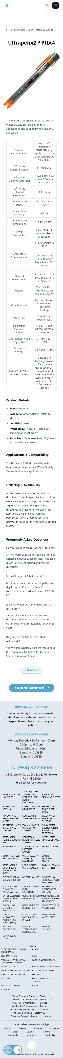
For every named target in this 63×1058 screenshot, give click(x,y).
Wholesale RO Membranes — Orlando (29, 1003)
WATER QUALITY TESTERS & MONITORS (30, 859)
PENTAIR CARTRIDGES (9, 928)
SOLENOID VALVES (51, 846)
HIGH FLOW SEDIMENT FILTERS (51, 796)
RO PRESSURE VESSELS (9, 808)
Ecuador (30, 1031)
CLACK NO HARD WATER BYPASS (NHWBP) (30, 917)
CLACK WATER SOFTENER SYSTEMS (48, 819)
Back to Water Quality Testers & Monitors (33, 29)
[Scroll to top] (32, 1045)
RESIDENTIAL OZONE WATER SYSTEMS (49, 889)
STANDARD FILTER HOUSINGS (11, 796)
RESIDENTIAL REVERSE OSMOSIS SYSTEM (11, 840)
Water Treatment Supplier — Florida (29, 996)
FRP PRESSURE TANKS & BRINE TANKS (49, 809)
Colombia (54, 1028)
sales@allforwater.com (33, 782)
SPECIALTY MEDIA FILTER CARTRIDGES (31, 889)
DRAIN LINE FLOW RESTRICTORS (30, 906)
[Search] (47, 5)
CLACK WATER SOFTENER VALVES (31, 817)
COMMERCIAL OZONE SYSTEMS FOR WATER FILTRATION (50, 829)
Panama (38, 1028)
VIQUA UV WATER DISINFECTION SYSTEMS (30, 828)
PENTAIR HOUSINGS (47, 928)
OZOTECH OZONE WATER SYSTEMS (44, 980)
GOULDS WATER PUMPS (43, 960)
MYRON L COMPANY (10, 985)
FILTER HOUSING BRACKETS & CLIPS (11, 878)
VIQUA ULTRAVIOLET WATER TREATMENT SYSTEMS (14, 961)
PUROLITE (37, 985)
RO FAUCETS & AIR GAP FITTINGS (51, 866)
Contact (48, 1016)
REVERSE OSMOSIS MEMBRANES (31, 808)
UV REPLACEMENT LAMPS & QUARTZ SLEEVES (11, 899)
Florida (7, 1028)
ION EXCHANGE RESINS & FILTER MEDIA (10, 819)
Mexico (22, 1028)
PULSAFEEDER (8, 966)
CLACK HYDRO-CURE (10, 937)
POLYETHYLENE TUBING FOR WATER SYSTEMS (11, 889)
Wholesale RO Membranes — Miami (29, 999)
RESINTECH (6, 978)
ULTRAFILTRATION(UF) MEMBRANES (33, 897)
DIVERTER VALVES (30, 877)
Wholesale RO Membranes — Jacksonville (29, 1009)
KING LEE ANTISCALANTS (13, 974)
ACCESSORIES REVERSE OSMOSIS (51, 838)
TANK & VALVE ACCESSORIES (48, 916)
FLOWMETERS (9, 846)
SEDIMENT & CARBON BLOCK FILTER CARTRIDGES (29, 798)
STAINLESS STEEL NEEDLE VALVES (11, 857)
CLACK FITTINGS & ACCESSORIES (51, 906)
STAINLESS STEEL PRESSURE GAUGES (30, 849)
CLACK (35, 949)
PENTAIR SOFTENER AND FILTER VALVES (29, 929)
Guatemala (13, 1035)
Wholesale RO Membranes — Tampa (29, 1006)
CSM (34, 956)
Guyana (46, 1031)
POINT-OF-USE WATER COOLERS (30, 866)
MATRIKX (36, 974)
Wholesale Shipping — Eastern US (29, 1013)
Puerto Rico (50, 1035)
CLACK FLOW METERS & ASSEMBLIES (9, 908)
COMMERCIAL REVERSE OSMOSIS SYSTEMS (31, 840)
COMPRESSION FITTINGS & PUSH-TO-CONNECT (50, 880)
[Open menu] (55, 5)
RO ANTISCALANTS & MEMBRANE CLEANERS (12, 828)
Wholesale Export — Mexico (24, 1016)
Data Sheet (33, 670)
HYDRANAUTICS (9, 956)
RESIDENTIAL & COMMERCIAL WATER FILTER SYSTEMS (10, 869)
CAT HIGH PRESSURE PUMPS (45, 966)
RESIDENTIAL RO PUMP (43, 970)
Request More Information (29, 687)
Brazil (15, 1031)
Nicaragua (31, 1035)
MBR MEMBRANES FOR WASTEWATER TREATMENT (50, 899)
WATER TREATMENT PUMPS (48, 859)
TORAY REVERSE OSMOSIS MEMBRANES (13, 950)
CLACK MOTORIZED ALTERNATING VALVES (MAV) (9, 918)
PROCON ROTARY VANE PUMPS (16, 970)
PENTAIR (5, 989)
